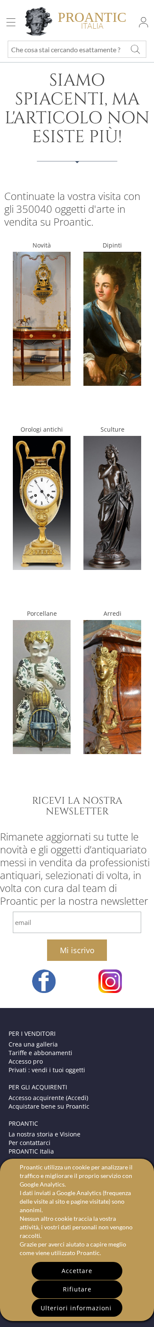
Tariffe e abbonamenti (40, 1053)
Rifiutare (77, 1289)
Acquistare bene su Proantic (49, 1106)
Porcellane (42, 613)
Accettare (77, 1271)
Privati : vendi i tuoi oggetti (47, 1070)
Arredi (112, 613)
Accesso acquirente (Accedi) (48, 1098)
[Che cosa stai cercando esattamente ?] (135, 49)
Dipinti (112, 245)
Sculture (112, 429)
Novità (42, 245)
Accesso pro (26, 1061)
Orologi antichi (42, 429)
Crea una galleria (33, 1044)
